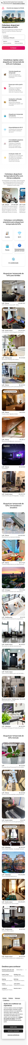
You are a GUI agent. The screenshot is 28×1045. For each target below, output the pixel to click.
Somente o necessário (13, 1031)
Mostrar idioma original (19, 3)
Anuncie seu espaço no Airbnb (15, 8)
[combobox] (13, 38)
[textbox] (7, 43)
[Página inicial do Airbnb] (3, 8)
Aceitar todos (13, 1027)
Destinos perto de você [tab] (8, 969)
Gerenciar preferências (13, 1035)
